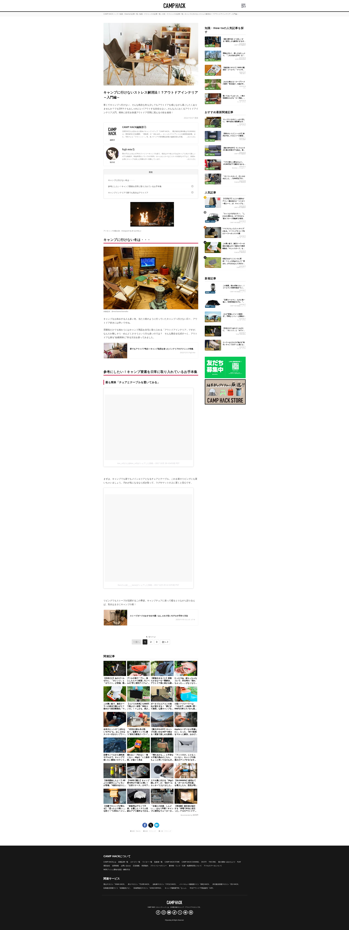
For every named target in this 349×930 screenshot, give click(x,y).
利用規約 (145, 866)
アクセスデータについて (213, 866)
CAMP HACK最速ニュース (238, 222)
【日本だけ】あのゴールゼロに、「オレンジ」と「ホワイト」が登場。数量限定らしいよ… (233, 331)
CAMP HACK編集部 (133, 127)
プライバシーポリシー (158, 866)
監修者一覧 (158, 862)
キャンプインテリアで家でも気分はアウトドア (128, 192)
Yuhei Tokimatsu (241, 334)
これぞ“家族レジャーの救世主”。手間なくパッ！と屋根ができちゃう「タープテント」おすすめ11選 (234, 317)
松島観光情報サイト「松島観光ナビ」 (117, 888)
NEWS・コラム (210, 206)
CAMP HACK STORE (172, 862)
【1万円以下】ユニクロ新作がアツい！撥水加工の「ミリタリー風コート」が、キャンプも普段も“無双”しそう (233, 202)
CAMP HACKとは (109, 862)
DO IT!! (204, 862)
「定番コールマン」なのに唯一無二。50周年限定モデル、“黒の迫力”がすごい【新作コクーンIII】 (234, 303)
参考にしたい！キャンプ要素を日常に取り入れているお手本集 (135, 186)
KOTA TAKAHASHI (240, 59)
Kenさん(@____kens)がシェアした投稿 (135, 585)
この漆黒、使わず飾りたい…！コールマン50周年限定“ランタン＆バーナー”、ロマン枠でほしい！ (234, 288)
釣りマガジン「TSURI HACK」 (139, 884)
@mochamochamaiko (120, 311)
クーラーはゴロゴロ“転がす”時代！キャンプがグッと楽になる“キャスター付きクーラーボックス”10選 (234, 345)
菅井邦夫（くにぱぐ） (239, 168)
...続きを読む (191, 137)
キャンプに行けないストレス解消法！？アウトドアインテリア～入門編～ (212, 14)
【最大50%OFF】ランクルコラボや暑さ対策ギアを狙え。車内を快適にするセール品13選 (234, 150)
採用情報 (115, 866)
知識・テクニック (150, 831)
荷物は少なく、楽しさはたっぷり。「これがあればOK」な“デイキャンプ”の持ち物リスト (234, 55)
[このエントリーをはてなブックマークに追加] (156, 825)
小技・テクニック (165, 831)
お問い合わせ (126, 866)
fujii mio (127, 149)
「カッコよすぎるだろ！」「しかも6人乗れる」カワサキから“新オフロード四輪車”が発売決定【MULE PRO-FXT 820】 (233, 217)
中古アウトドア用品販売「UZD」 (202, 888)
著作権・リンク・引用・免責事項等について (185, 866)
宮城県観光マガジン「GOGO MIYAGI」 (148, 888)
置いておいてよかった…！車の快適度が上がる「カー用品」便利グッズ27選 (234, 98)
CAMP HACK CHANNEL (190, 862)
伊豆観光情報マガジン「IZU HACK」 (226, 884)
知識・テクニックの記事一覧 (150, 14)
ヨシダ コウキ (241, 102)
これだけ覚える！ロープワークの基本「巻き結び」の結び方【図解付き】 (234, 83)
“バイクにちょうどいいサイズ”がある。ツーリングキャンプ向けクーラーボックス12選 (233, 231)
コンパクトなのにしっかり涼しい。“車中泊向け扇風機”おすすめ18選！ (234, 121)
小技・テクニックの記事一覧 (172, 14)
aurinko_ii (137, 231)
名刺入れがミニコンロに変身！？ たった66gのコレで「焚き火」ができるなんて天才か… (233, 261)
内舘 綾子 (243, 73)
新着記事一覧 (123, 862)
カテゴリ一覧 (135, 862)
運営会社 (106, 866)
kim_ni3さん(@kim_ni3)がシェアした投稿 (135, 463)
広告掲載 (136, 866)
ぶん (244, 88)
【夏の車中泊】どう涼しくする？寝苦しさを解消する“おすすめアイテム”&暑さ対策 (233, 41)
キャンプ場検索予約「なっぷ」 (176, 888)
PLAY (239, 862)
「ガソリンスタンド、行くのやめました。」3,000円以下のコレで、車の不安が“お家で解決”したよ (234, 179)
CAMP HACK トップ (110, 14)
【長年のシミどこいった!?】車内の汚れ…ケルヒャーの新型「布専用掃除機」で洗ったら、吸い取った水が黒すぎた (234, 136)
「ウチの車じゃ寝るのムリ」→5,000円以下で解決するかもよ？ (233, 164)
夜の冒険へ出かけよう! (226, 862)
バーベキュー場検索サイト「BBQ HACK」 (194, 884)
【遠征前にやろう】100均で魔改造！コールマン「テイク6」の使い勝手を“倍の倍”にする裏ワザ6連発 (234, 70)
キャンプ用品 (210, 236)
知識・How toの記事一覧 (129, 14)
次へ (164, 641)
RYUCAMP (243, 140)
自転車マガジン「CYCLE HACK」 (165, 884)
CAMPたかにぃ (241, 267)
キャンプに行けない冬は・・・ (121, 180)
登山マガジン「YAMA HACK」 (114, 884)
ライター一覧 (147, 862)
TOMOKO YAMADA (240, 182)
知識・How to (136, 831)
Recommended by (186, 815)
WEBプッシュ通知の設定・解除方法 (116, 869)
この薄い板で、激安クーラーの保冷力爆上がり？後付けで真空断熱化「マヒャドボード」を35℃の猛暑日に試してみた (233, 247)
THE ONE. (212, 862)
